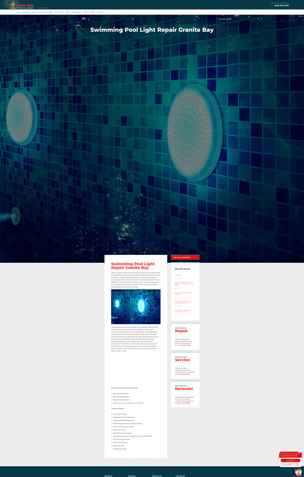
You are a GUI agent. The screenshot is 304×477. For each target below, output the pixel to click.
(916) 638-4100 (282, 5)
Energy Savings (76, 12)
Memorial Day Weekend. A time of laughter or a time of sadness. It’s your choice (184, 284)
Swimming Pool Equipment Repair (42, 12)
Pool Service (26, 12)
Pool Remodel (59, 12)
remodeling (145, 277)
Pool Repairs (178, 275)
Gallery (67, 12)
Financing (86, 12)
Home (18, 12)
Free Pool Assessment (181, 257)
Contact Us (100, 12)
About (93, 12)
